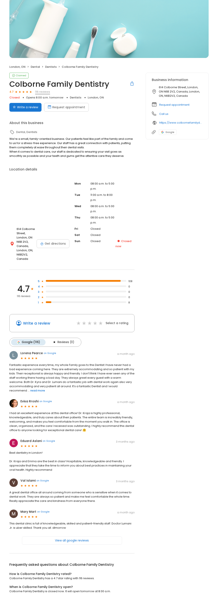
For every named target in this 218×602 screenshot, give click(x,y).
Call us (163, 114)
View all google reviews (72, 540)
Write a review (27, 107)
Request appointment (68, 107)
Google (169, 132)
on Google (50, 353)
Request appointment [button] (174, 105)
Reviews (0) (65, 342)
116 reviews (42, 92)
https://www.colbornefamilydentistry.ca (180, 123)
